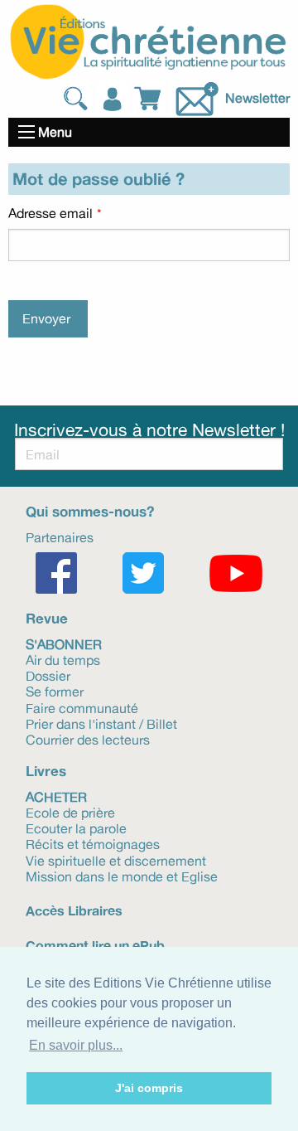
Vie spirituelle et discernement (116, 859)
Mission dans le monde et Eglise (122, 875)
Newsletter (257, 97)
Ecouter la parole (76, 827)
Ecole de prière (70, 811)
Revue (47, 618)
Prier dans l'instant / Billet (101, 723)
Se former (55, 690)
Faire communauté (82, 707)
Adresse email (50, 213)
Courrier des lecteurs (88, 738)
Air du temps (63, 659)
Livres (46, 770)
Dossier (48, 674)
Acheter (56, 796)
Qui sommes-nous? (90, 511)
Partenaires (60, 536)
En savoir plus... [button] (76, 1045)
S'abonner (64, 643)
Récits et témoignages (93, 843)
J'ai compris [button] (149, 1088)
